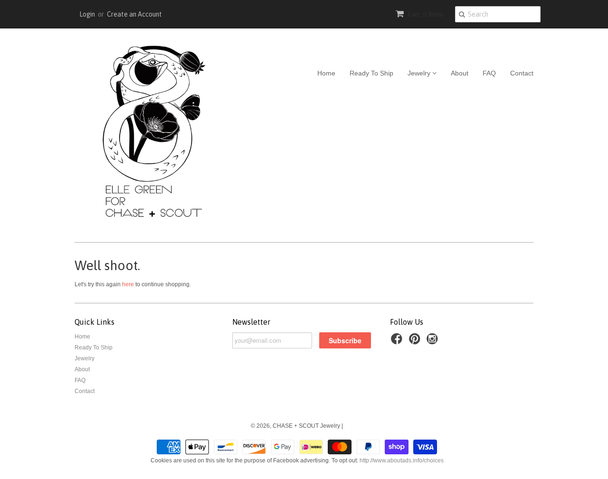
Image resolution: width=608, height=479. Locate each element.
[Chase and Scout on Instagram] (434, 341)
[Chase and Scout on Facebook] (398, 341)
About (459, 73)
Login (87, 14)
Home (326, 73)
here (128, 284)
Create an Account (134, 14)
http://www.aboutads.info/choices (402, 460)
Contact (521, 73)
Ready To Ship (371, 73)
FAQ (489, 73)
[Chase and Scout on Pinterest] (416, 341)
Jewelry (420, 73)
